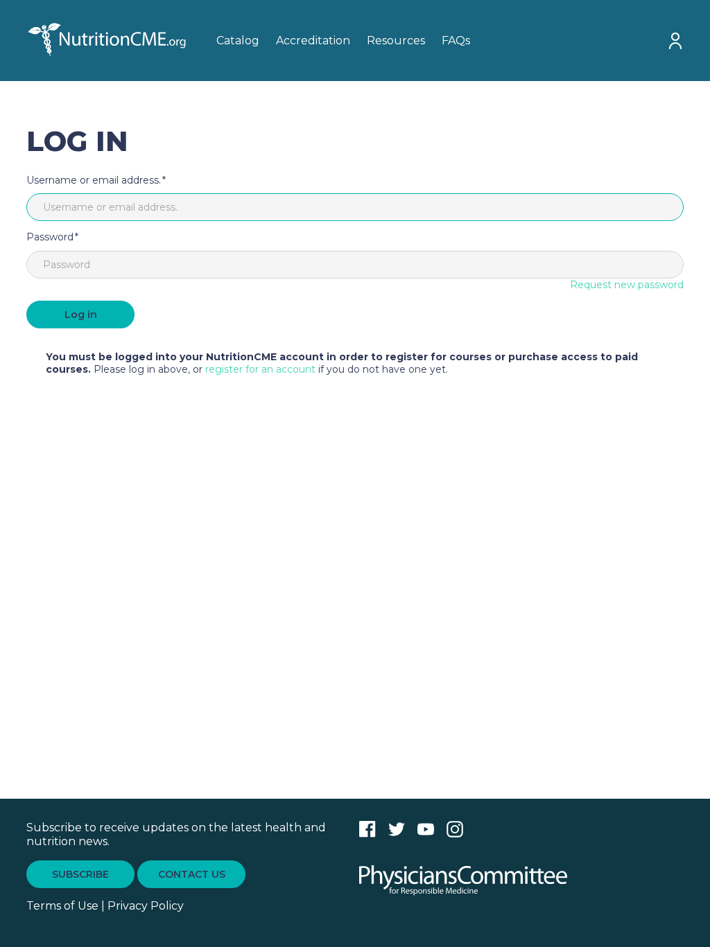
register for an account (260, 369)
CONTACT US (191, 874)
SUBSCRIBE (80, 874)
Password (49, 237)
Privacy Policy (145, 905)
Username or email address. (93, 180)
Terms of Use (62, 905)
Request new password (627, 284)
